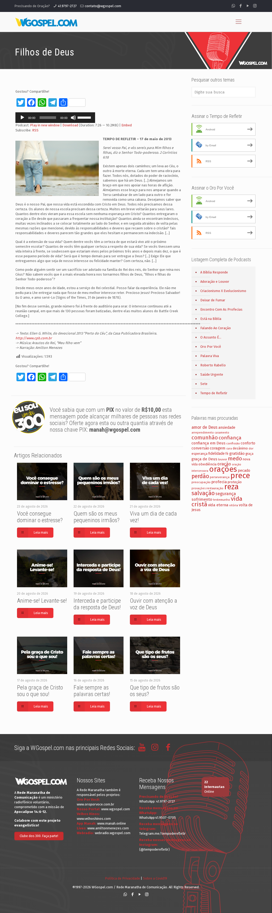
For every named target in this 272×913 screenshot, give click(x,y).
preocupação (201, 482)
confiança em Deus (209, 443)
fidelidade (216, 453)
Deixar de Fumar (212, 300)
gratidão (237, 453)
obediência (207, 464)
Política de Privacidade (122, 878)
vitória (233, 505)
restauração (214, 488)
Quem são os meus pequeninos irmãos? (97, 517)
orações (223, 469)
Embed (126, 125)
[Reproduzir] (22, 117)
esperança (199, 454)
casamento (222, 432)
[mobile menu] (238, 21)
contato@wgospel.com (103, 6)
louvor (222, 459)
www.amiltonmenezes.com (108, 828)
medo (235, 458)
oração (224, 463)
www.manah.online (111, 823)
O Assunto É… (210, 337)
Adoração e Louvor (214, 282)
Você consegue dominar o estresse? (40, 517)
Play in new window (45, 125)
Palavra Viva (209, 356)
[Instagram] (255, 5)
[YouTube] (247, 5)
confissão (233, 443)
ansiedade (226, 427)
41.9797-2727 (67, 6)
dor (251, 448)
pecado (244, 470)
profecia (219, 481)
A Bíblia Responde (214, 272)
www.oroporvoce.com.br (95, 804)
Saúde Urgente (211, 374)
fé (227, 454)
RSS (35, 130)
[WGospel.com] (46, 22)
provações (199, 488)
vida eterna (218, 505)
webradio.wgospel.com (112, 833)
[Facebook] (240, 5)
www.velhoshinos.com (94, 819)
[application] (55, 117)
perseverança (220, 477)
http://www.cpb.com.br (33, 338)
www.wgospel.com (115, 809)
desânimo (240, 448)
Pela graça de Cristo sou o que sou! (40, 690)
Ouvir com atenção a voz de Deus (153, 604)
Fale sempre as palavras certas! (92, 690)
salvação (203, 493)
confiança (230, 438)
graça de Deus (204, 459)
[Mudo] (73, 117)
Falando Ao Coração (215, 328)
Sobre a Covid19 (155, 878)
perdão (200, 476)
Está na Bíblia (210, 319)
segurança (225, 493)
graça (249, 454)
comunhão (205, 437)
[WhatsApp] (233, 5)
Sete (203, 384)
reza (231, 486)
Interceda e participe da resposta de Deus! (97, 604)
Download (70, 125)
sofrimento (202, 499)
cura (229, 448)
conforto (248, 443)
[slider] (85, 117)
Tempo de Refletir (213, 393)
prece (240, 475)
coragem (218, 448)
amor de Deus (205, 427)
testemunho (221, 499)
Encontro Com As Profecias (221, 309)
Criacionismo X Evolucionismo (223, 291)
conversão (200, 448)
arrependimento (203, 432)
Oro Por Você (210, 347)
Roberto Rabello (213, 365)
